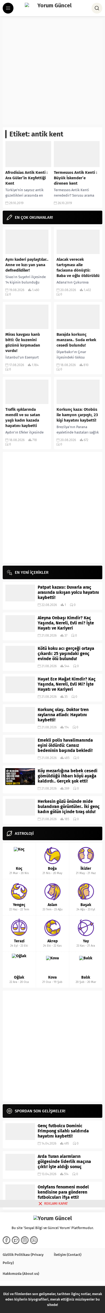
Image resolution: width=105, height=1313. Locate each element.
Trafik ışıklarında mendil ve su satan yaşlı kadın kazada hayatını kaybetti (22, 417)
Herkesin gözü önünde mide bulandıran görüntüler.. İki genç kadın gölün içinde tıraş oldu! (69, 806)
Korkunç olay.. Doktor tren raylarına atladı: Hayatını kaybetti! (63, 714)
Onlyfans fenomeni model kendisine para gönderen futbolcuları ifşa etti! (63, 1192)
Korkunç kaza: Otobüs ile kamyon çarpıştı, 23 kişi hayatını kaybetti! (77, 415)
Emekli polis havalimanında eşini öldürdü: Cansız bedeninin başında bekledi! (65, 745)
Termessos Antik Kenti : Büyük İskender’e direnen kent (75, 178)
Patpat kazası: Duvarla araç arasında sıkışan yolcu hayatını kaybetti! (68, 592)
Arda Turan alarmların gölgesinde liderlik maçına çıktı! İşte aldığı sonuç (64, 1161)
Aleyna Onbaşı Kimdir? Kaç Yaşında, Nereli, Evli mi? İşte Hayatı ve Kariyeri (66, 623)
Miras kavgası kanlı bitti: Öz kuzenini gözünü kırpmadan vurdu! (22, 342)
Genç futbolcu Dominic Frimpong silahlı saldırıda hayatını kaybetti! (63, 1131)
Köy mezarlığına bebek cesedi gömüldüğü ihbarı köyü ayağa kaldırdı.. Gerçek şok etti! (67, 776)
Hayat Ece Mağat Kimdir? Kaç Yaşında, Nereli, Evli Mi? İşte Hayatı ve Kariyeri (67, 684)
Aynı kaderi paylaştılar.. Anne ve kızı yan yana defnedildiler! (26, 265)
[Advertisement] (52, 72)
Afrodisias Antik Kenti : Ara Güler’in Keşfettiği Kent (26, 178)
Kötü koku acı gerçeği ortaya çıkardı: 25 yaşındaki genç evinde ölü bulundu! (66, 653)
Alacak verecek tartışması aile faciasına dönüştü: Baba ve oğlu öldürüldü (78, 267)
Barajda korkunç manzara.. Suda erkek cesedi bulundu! (76, 340)
